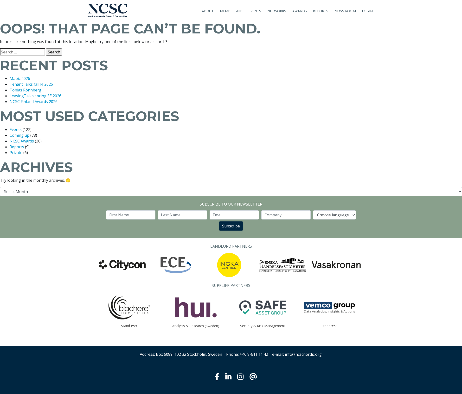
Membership (231, 11)
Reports (320, 11)
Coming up (19, 135)
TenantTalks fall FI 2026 (31, 84)
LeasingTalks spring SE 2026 (35, 95)
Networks (276, 11)
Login (367, 11)
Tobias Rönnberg (25, 90)
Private (16, 152)
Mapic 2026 (20, 78)
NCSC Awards (22, 141)
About (208, 11)
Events (255, 11)
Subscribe (231, 226)
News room (345, 11)
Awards (299, 11)
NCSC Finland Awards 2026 (34, 101)
